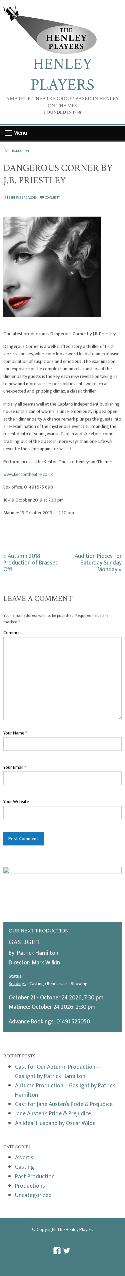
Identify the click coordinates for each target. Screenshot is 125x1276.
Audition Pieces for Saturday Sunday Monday (98, 562)
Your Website (16, 801)
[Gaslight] (62, 894)
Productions (30, 1186)
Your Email (14, 767)
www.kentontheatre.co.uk (28, 474)
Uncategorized (33, 1195)
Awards (24, 1157)
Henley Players (62, 74)
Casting (24, 1167)
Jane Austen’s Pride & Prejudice (53, 1113)
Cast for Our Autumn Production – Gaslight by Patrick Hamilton (57, 1071)
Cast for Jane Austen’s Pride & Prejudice (64, 1104)
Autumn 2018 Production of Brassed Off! (31, 562)
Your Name (15, 733)
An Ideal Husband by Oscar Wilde (55, 1123)
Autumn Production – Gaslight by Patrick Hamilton (65, 1090)
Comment (12, 633)
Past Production (16, 151)
